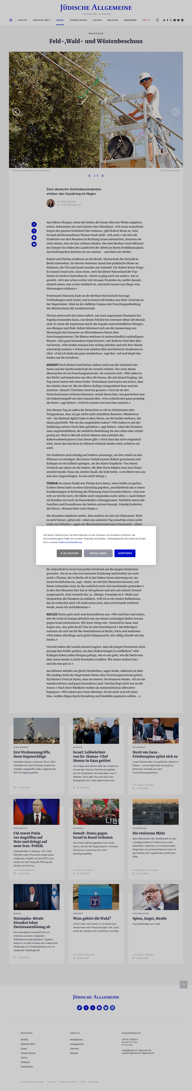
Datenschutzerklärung (70, 542)
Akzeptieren (125, 553)
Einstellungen (98, 553)
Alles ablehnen (69, 553)
